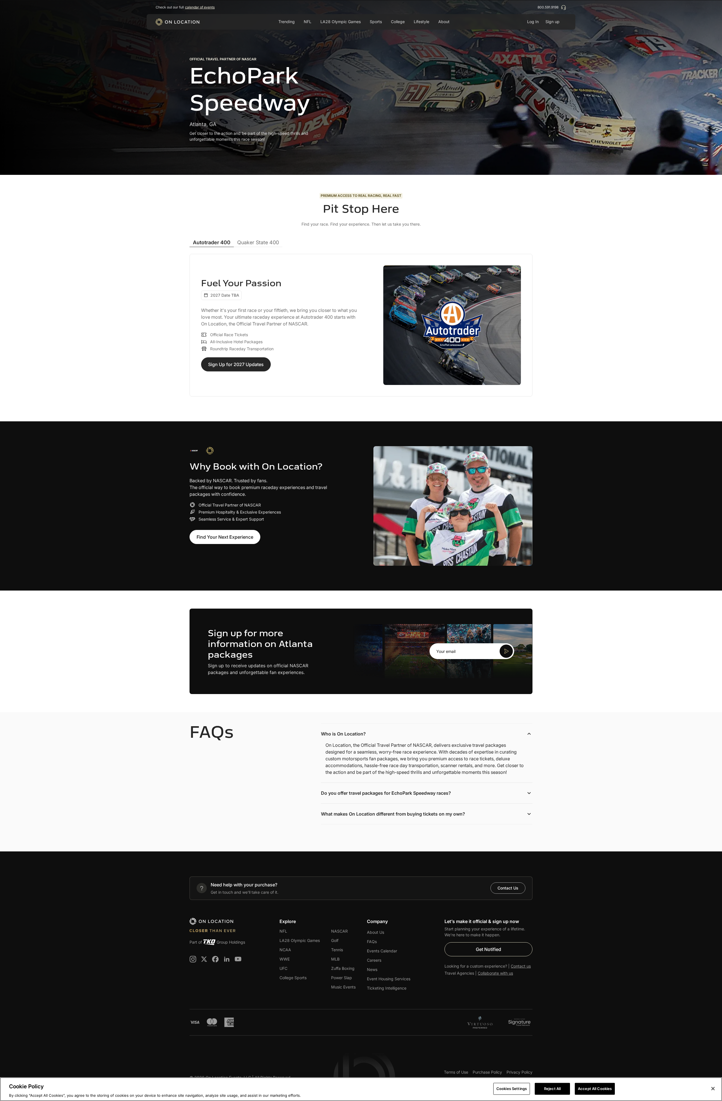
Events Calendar (382, 950)
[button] (472, 651)
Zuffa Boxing (343, 968)
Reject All (552, 1088)
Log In (533, 21)
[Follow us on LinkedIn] (226, 959)
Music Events (343, 987)
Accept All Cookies (595, 1088)
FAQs (372, 941)
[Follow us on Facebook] (215, 959)
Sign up (552, 21)
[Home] (178, 22)
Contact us (521, 966)
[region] (361, 1089)
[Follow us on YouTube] (238, 959)
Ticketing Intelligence (386, 988)
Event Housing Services (388, 978)
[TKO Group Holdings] (209, 942)
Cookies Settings (511, 1088)
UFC (283, 968)
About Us (375, 932)
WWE (284, 959)
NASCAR (339, 931)
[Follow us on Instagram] (193, 959)
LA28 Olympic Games (340, 21)
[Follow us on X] (204, 959)
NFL (283, 931)
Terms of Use (456, 1072)
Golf (334, 940)
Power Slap (341, 977)
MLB (335, 959)
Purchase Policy (487, 1072)
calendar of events (200, 7)
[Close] (713, 1088)
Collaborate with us (495, 973)
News (372, 969)
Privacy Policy (519, 1072)
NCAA (285, 949)
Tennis (337, 949)
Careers (374, 960)
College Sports (293, 977)
